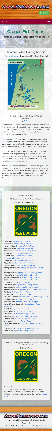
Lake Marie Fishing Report (23, 314)
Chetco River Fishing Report (26, 280)
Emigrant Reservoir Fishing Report (33, 289)
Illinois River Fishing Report (24, 311)
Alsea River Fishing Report (23, 241)
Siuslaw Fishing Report (23, 256)
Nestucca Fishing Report (26, 248)
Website (27, 121)
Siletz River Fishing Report (23, 253)
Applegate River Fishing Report (29, 273)
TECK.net (42, 426)
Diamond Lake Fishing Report (27, 287)
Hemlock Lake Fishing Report (27, 302)
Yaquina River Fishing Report (26, 265)
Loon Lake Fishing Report (22, 321)
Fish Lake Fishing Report (21, 292)
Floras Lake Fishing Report (24, 294)
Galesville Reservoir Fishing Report (34, 297)
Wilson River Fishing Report (24, 263)
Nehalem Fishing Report (25, 246)
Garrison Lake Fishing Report (26, 299)
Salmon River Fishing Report (26, 251)
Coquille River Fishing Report (26, 285)
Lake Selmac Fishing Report (26, 316)
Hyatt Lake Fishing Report (23, 309)
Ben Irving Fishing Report (30, 277)
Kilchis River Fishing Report (24, 243)
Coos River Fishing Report (23, 282)
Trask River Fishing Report (23, 260)
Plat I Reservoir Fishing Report (28, 328)
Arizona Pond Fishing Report (26, 275)
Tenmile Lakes (11, 56)
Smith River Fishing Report (23, 331)
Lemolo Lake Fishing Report (25, 318)
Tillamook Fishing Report (14, 258)
